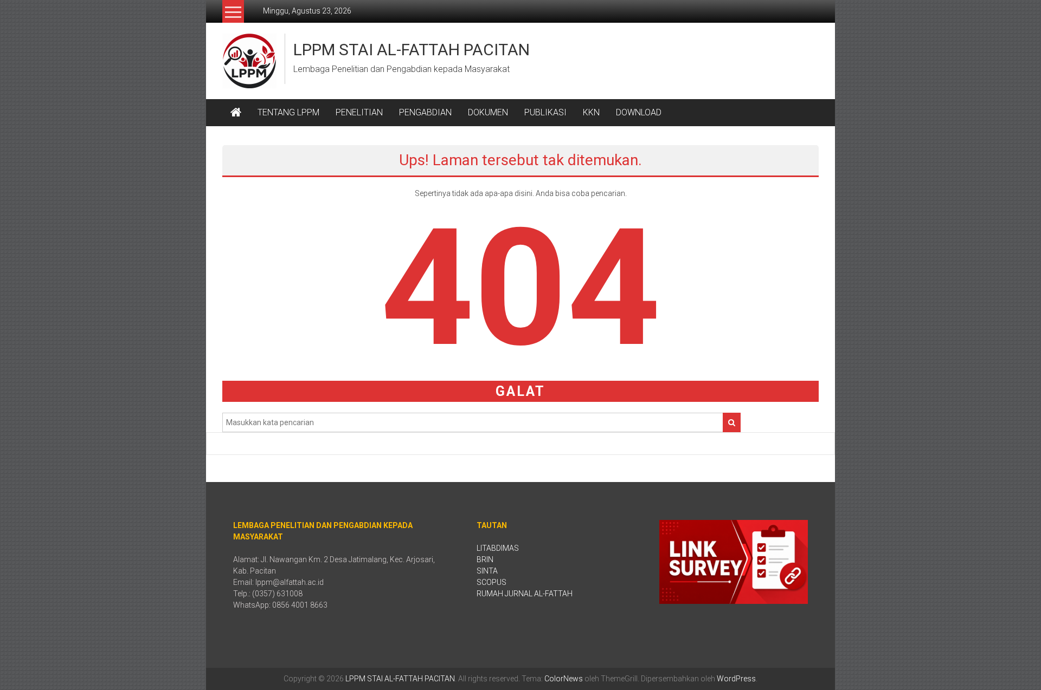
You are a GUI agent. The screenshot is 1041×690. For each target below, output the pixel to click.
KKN (591, 112)
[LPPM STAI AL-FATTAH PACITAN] (235, 112)
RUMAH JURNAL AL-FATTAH (525, 593)
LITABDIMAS (498, 548)
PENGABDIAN (425, 112)
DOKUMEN (488, 112)
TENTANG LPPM (288, 112)
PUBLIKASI (545, 112)
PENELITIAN (359, 112)
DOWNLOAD (638, 112)
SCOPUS (491, 582)
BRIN (485, 559)
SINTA (487, 571)
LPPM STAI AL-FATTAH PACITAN (411, 49)
